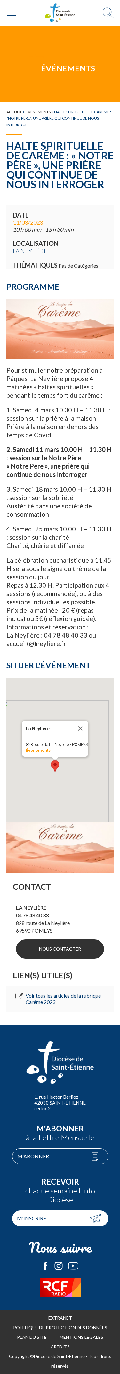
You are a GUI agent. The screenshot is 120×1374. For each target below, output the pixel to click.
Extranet (60, 1318)
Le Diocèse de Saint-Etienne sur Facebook (45, 1266)
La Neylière (30, 250)
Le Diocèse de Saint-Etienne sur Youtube (73, 1266)
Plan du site (32, 1337)
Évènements (38, 111)
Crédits (60, 1346)
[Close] (80, 728)
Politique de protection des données (60, 1327)
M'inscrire (31, 1218)
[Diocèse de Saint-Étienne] (60, 13)
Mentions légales (81, 1337)
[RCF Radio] (60, 1287)
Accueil (14, 111)
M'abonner (33, 1156)
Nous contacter (60, 949)
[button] (55, 766)
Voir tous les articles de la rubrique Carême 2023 (63, 998)
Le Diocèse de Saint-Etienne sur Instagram (58, 1266)
